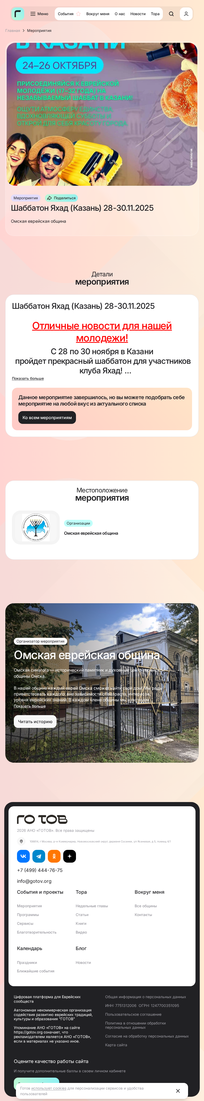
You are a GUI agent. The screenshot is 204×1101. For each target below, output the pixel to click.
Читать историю (35, 721)
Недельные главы (92, 906)
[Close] (178, 1091)
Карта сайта (116, 1045)
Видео (81, 932)
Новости (83, 962)
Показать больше (28, 378)
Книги (81, 923)
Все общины (146, 906)
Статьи (82, 914)
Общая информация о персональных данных (145, 996)
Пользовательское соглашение (133, 1014)
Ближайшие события (35, 971)
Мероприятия (29, 906)
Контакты (143, 914)
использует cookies (48, 1088)
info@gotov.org (34, 881)
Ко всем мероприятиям (47, 417)
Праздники (27, 962)
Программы (28, 914)
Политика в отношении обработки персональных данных (135, 1025)
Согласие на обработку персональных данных (147, 1036)
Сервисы (25, 923)
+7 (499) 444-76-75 (40, 870)
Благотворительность (37, 932)
